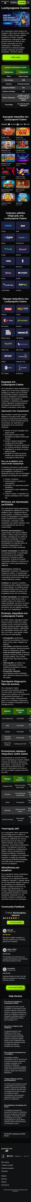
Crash (21, 124)
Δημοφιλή (4, 124)
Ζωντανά (13, 124)
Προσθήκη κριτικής (15, 922)
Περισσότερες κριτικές (15, 987)
